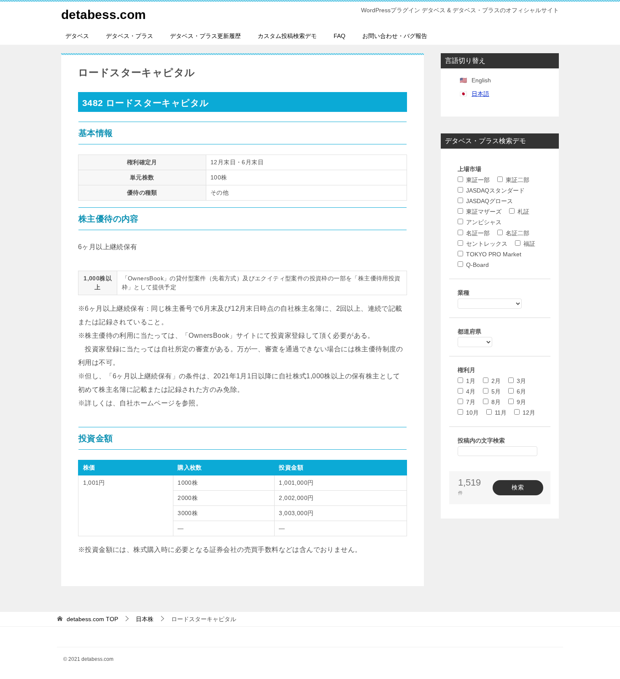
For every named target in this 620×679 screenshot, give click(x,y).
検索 (518, 487)
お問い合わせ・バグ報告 (394, 36)
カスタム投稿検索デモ (287, 36)
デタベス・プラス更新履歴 (205, 36)
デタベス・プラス (129, 36)
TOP (92, 619)
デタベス (77, 36)
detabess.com (103, 15)
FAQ (339, 36)
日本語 (480, 93)
